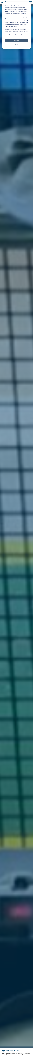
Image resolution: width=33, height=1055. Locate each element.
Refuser (16, 44)
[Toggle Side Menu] (30, 2)
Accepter (16, 40)
